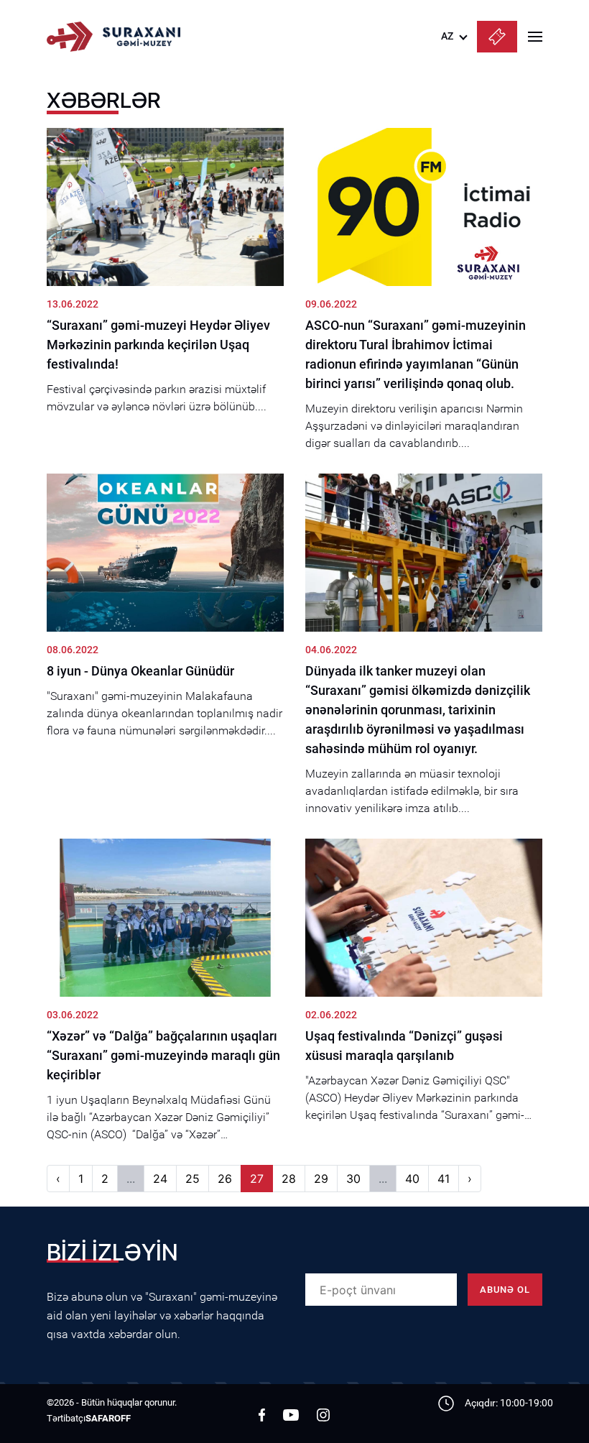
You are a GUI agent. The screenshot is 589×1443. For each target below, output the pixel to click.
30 (353, 1178)
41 (443, 1178)
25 (192, 1178)
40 (412, 1178)
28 (289, 1178)
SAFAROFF (108, 1418)
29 (321, 1178)
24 (160, 1178)
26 (225, 1178)
